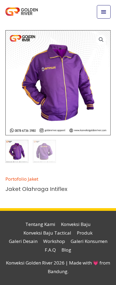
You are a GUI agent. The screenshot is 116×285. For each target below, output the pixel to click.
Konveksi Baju (76, 224)
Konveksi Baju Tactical (47, 233)
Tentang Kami (40, 224)
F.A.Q (50, 250)
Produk (85, 233)
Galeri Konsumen (89, 241)
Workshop (54, 241)
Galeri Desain (23, 241)
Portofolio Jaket (21, 179)
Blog (66, 250)
